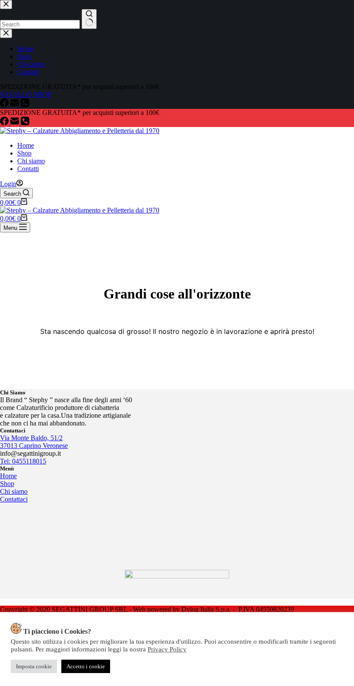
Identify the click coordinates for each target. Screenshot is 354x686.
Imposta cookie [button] (34, 666)
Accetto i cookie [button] (85, 666)
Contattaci (14, 499)
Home (25, 145)
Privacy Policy (167, 649)
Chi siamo (31, 161)
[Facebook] (5, 123)
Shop (24, 153)
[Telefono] (25, 123)
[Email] (15, 123)
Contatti (28, 168)
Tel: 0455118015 (23, 461)
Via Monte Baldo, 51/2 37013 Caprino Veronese (34, 441)
